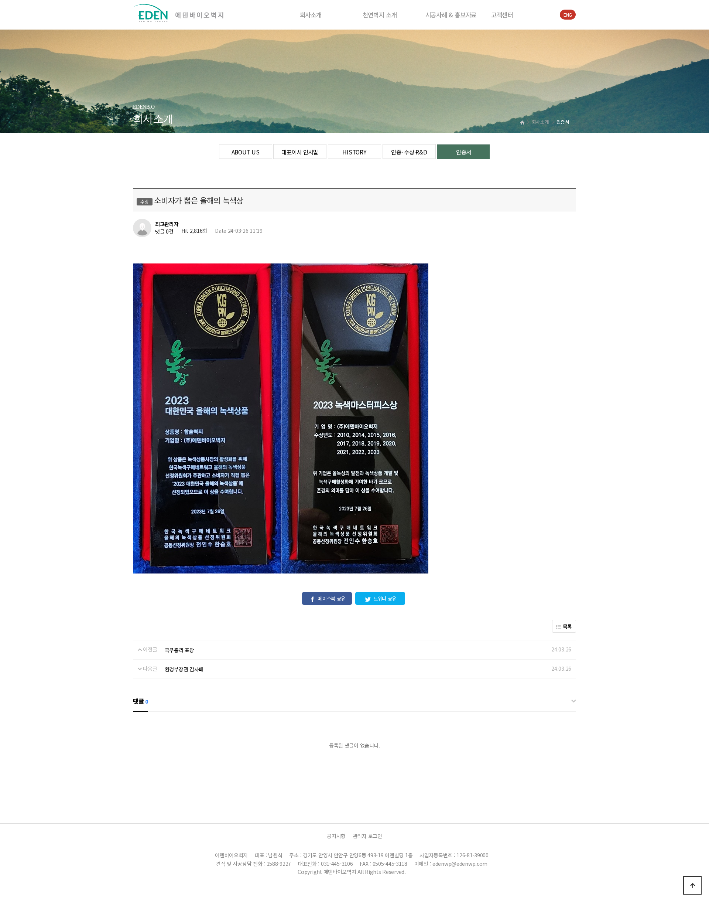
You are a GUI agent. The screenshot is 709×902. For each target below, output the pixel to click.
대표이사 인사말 (299, 152)
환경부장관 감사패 (184, 669)
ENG (568, 14)
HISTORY (354, 152)
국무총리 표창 (179, 650)
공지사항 (336, 836)
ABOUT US (246, 152)
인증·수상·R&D (409, 152)
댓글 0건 (164, 231)
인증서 (463, 152)
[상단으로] (692, 885)
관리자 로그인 (367, 836)
